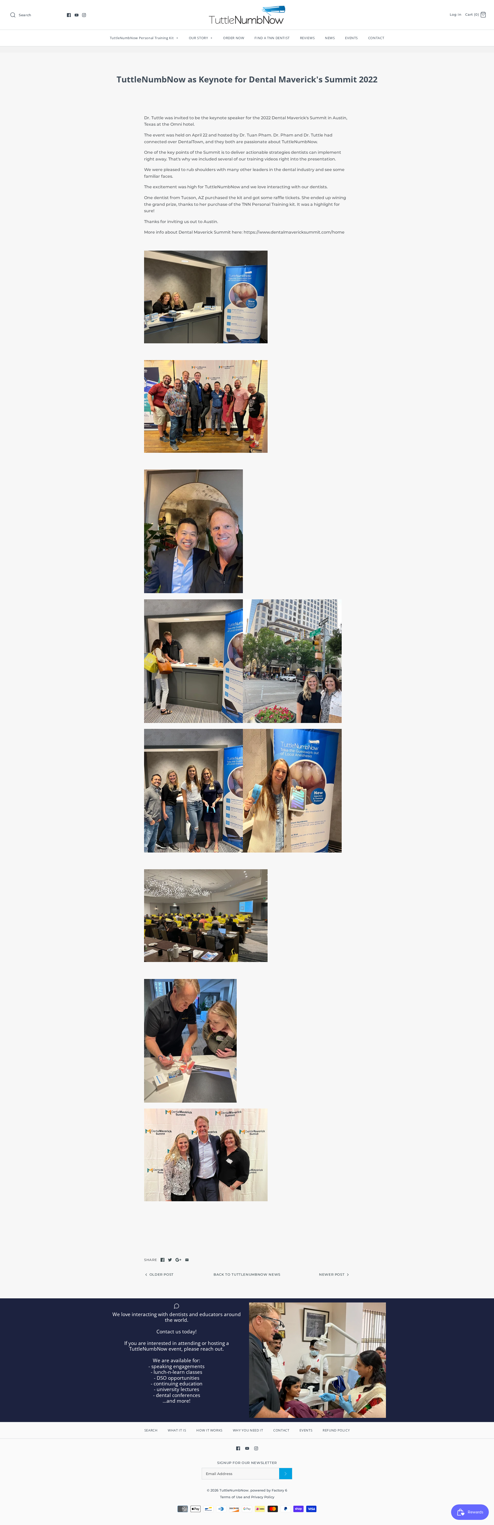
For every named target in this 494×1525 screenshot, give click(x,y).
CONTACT (376, 38)
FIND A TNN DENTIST (272, 38)
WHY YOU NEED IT (248, 1430)
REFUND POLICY (336, 1430)
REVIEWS (307, 38)
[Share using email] (187, 1260)
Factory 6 (279, 1490)
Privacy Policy (262, 1497)
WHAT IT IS (177, 1430)
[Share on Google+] (178, 1260)
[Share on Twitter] (170, 1260)
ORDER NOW (233, 38)
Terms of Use (231, 1497)
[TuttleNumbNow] (247, 8)
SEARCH (151, 1430)
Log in (456, 14)
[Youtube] (76, 15)
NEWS (330, 38)
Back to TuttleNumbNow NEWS (247, 1274)
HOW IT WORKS (209, 1430)
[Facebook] (69, 15)
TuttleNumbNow (234, 1490)
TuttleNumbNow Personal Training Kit (144, 38)
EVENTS (351, 38)
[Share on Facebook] (162, 1260)
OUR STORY (201, 38)
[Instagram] (84, 15)
